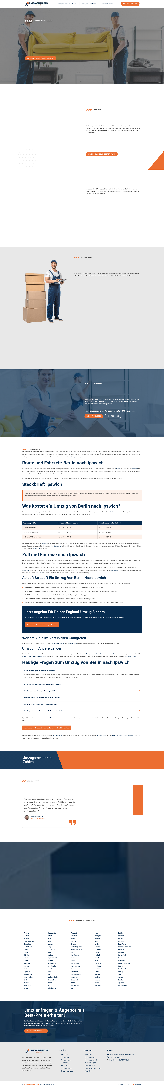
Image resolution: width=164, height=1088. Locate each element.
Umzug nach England (77, 457)
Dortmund (134, 469)
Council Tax (114, 570)
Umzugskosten (57, 735)
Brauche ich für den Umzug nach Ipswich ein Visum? (42, 697)
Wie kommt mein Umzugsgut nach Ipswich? (39, 691)
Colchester (55, 643)
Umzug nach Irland (130, 656)
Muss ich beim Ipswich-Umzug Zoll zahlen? (39, 671)
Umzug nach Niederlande (93, 654)
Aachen (118, 469)
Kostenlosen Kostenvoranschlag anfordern (41, 625)
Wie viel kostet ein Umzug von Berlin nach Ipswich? (42, 684)
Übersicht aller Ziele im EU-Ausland (33, 656)
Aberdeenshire (72, 643)
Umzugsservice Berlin (89, 4)
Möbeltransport (56, 546)
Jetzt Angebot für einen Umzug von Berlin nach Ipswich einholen (47, 728)
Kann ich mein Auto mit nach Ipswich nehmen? (40, 704)
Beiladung (113, 512)
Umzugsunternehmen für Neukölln (122, 735)
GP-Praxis (39, 573)
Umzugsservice (101, 735)
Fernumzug (36, 548)
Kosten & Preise (107, 4)
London (62, 643)
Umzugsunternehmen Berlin (66, 4)
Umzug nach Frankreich (112, 654)
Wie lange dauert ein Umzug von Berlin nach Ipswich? (43, 711)
